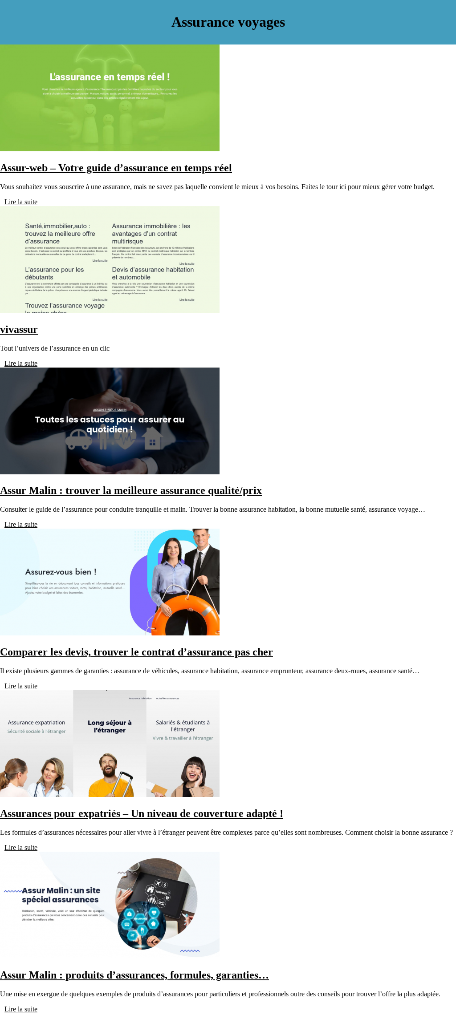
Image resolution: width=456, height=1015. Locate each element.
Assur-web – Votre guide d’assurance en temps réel (116, 168)
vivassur (19, 329)
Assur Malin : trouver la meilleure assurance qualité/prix (131, 490)
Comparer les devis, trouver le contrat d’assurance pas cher (136, 652)
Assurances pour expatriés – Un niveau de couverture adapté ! (141, 813)
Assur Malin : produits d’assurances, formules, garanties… (134, 975)
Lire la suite (20, 202)
